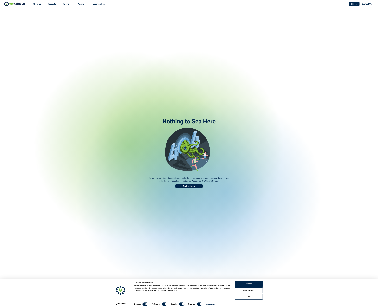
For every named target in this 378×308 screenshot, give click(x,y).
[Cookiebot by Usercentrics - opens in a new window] (120, 304)
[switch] (164, 304)
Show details (210, 304)
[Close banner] (267, 281)
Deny (248, 296)
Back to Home (189, 186)
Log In (354, 4)
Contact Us (367, 4)
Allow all (249, 284)
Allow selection (248, 290)
